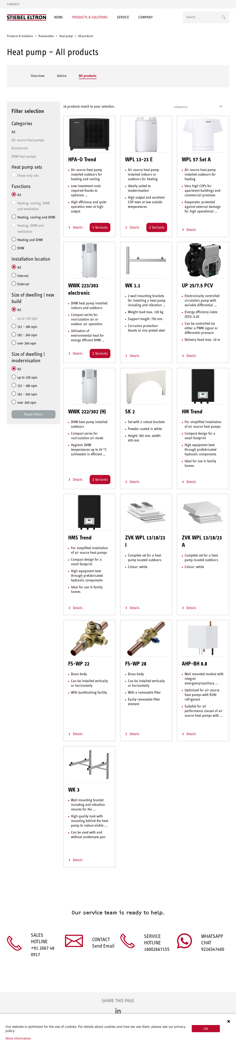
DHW (20, 248)
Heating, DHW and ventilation (30, 228)
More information (18, 1038)
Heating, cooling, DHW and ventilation (33, 206)
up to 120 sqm (27, 318)
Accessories (20, 148)
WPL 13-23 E (139, 159)
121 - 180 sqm (27, 327)
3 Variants (156, 227)
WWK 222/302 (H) (87, 411)
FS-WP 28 (135, 663)
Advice (61, 76)
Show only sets (28, 175)
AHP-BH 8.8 (194, 663)
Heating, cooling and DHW (36, 217)
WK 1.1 (132, 285)
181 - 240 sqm (27, 335)
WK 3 (74, 790)
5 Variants (100, 227)
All (13, 132)
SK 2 (130, 411)
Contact (13, 4)
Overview (37, 76)
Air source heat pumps (28, 140)
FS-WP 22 (78, 663)
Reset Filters (33, 414)
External (23, 284)
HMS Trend (79, 537)
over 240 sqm (26, 343)
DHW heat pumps (24, 156)
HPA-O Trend (82, 159)
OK (206, 1029)
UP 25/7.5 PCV (197, 285)
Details (78, 227)
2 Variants (100, 353)
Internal (23, 276)
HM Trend (192, 411)
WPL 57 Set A (196, 159)
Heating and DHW (30, 240)
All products (88, 76)
